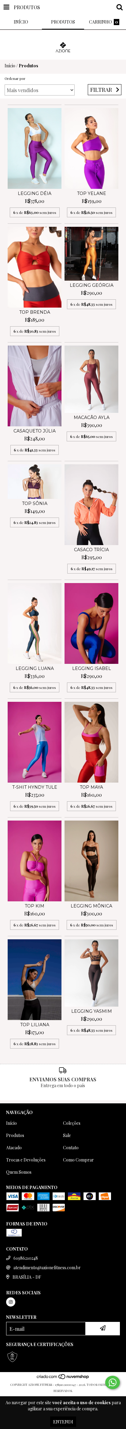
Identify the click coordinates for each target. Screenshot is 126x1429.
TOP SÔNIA (34, 503)
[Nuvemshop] (63, 1378)
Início (10, 66)
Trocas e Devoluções (26, 1160)
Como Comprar (78, 1160)
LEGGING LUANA (35, 668)
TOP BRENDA (34, 312)
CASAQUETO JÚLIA (34, 431)
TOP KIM (34, 906)
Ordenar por (15, 78)
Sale (67, 1135)
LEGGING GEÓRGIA (91, 285)
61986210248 (25, 1258)
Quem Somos (18, 1172)
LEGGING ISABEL (91, 668)
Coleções (71, 1123)
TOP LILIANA (34, 1024)
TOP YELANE (91, 193)
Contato (71, 1147)
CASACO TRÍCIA (91, 549)
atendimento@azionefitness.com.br (47, 1267)
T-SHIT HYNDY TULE (34, 787)
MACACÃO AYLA (91, 417)
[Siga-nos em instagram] (10, 1302)
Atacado (14, 1147)
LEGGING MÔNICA (91, 906)
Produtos (15, 1135)
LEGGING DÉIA (34, 193)
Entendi (63, 1422)
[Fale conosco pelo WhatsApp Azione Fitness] (112, 1382)
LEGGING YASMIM (91, 1011)
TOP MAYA (91, 787)
